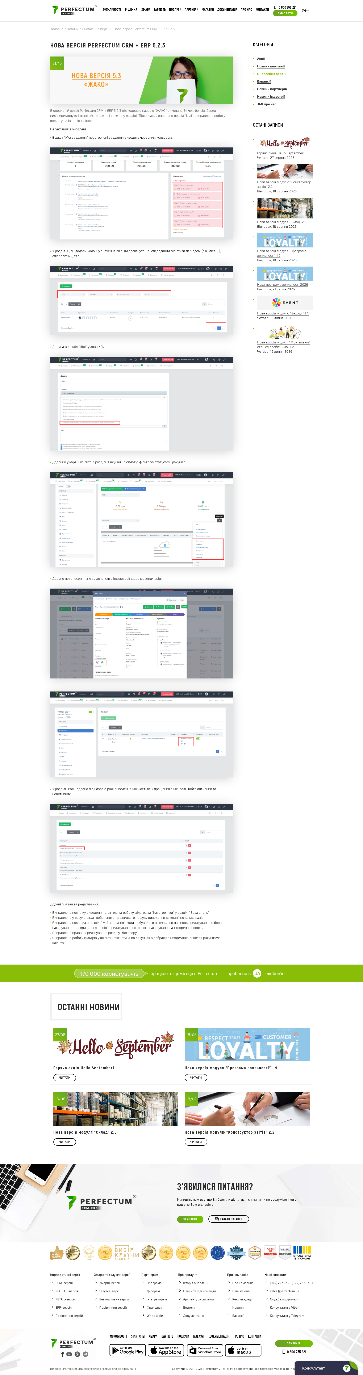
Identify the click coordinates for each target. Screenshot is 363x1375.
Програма (154, 1283)
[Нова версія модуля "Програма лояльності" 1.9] (285, 246)
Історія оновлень (195, 1283)
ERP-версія (63, 1307)
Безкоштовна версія (114, 1299)
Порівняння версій (69, 1315)
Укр (304, 11)
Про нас (246, 9)
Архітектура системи (198, 1299)
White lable (155, 1315)
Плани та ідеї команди (199, 1291)
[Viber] (77, 1354)
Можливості (112, 9)
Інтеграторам (157, 1299)
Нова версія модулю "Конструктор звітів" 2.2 (230, 1131)
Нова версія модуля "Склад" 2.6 (281, 222)
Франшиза (154, 1307)
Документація (227, 9)
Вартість (160, 9)
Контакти (262, 9)
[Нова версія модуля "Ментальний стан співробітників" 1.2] (285, 337)
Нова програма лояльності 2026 (282, 284)
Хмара (145, 9)
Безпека (189, 1307)
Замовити (285, 13)
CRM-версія (64, 1283)
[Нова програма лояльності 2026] (285, 280)
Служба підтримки (284, 1299)
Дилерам (153, 1291)
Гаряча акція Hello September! (280, 153)
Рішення (131, 9)
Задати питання (231, 1219)
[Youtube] (69, 1354)
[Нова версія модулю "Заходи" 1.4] (285, 308)
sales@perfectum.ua (284, 1291)
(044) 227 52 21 (280, 1283)
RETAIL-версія (65, 1299)
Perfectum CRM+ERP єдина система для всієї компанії (99, 1368)
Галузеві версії (109, 1291)
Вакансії (238, 1315)
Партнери (191, 9)
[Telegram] (85, 1354)
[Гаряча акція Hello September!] (285, 148)
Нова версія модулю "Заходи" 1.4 (283, 313)
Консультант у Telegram (287, 1315)
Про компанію (243, 1283)
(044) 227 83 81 (302, 1283)
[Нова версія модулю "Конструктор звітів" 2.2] (285, 177)
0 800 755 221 (287, 7)
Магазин (208, 9)
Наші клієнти (241, 1291)
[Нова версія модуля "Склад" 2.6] (285, 217)
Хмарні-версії (109, 1283)
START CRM (138, 1337)
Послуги (175, 9)
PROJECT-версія (66, 1291)
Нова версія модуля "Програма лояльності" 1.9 (231, 1067)
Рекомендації (242, 1299)
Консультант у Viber (284, 1307)
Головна (55, 1368)
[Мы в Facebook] (63, 1354)
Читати (64, 1077)
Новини (238, 1307)
